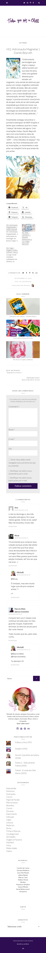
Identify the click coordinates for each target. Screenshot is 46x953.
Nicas (17, 535)
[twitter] (23, 273)
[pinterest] (30, 273)
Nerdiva (23, 882)
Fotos (8, 845)
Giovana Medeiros (23, 870)
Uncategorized (12, 834)
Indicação (10, 817)
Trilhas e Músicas (13, 831)
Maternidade (11, 848)
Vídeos (9, 851)
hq (20, 281)
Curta (23, 907)
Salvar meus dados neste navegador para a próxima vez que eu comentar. (22, 462)
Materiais (10, 825)
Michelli (20, 572)
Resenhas (10, 805)
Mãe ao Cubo (23, 877)
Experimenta (11, 814)
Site (10, 449)
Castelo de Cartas (23, 868)
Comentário (14, 406)
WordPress (20, 944)
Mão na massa (12, 802)
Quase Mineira (23, 887)
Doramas (10, 811)
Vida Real (10, 842)
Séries (9, 828)
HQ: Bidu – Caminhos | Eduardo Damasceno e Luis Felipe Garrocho (27, 238)
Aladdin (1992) (21, 749)
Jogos (8, 820)
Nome (11, 429)
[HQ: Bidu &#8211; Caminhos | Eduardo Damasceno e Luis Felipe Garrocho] (28, 228)
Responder (13, 526)
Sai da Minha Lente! (23, 889)
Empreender (11, 788)
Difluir (27, 944)
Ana (16, 507)
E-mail (11, 439)
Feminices (10, 791)
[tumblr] (33, 273)
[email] (36, 273)
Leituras (23, 43)
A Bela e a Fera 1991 (23, 742)
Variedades (10, 837)
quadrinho (26, 281)
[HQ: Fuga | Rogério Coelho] (14, 255)
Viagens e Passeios (14, 840)
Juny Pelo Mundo (23, 873)
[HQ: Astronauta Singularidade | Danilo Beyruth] (14, 233)
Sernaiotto (23, 891)
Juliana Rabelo (23, 875)
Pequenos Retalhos (23, 884)
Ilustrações (11, 794)
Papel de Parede (13, 800)
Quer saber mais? (23, 723)
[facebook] (26, 273)
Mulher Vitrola (23, 880)
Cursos (9, 797)
